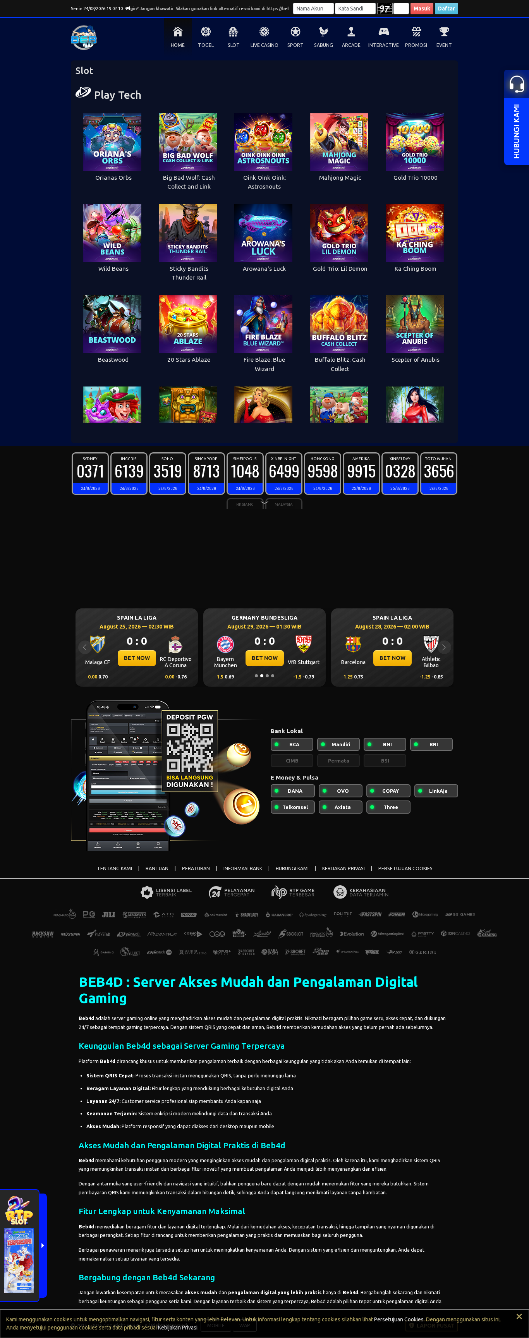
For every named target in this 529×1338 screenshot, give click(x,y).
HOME (178, 45)
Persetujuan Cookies (399, 1319)
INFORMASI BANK (242, 868)
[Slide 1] (256, 675)
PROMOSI (416, 45)
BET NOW (137, 658)
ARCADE (351, 45)
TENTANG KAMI (114, 868)
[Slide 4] (272, 675)
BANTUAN (157, 868)
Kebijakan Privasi (178, 1327)
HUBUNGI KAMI (292, 868)
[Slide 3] (267, 675)
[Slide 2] (261, 675)
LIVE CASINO (264, 45)
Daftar (446, 8)
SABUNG (323, 45)
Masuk (422, 8)
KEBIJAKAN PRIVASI (343, 868)
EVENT (444, 45)
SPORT (295, 45)
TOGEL (206, 45)
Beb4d (86, 1018)
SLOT (234, 45)
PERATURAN (196, 868)
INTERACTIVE (383, 45)
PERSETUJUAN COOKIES (405, 868)
